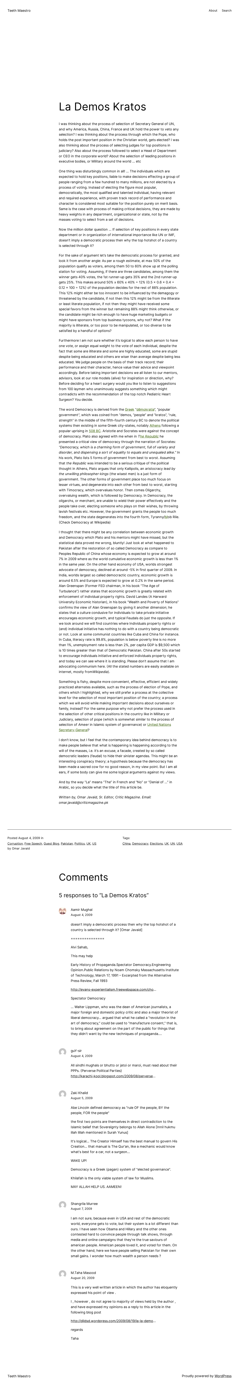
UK (88, 843)
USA (179, 843)
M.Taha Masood (83, 1273)
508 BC (95, 431)
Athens (155, 425)
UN (172, 843)
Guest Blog (51, 843)
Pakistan (67, 843)
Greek (129, 409)
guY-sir (76, 1051)
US (94, 843)
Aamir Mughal (81, 910)
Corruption (15, 843)
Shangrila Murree (84, 1204)
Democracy (140, 843)
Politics (80, 843)
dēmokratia (145, 409)
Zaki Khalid (79, 1093)
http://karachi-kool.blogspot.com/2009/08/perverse (112, 1076)
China (126, 843)
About (213, 10)
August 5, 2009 (82, 1098)
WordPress (223, 1376)
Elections (156, 843)
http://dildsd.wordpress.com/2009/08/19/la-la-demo (112, 1321)
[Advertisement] (119, 61)
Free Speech (33, 843)
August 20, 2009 (82, 1278)
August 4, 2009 (81, 915)
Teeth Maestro (19, 11)
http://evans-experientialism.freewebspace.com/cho (112, 989)
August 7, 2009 (81, 1208)
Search (227, 10)
